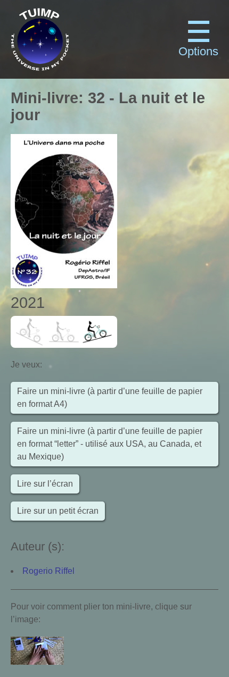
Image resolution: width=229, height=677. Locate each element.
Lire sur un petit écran (58, 510)
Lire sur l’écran (45, 483)
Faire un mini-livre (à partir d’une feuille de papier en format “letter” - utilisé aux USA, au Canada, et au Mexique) (109, 444)
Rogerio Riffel (48, 570)
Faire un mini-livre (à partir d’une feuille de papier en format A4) (109, 397)
